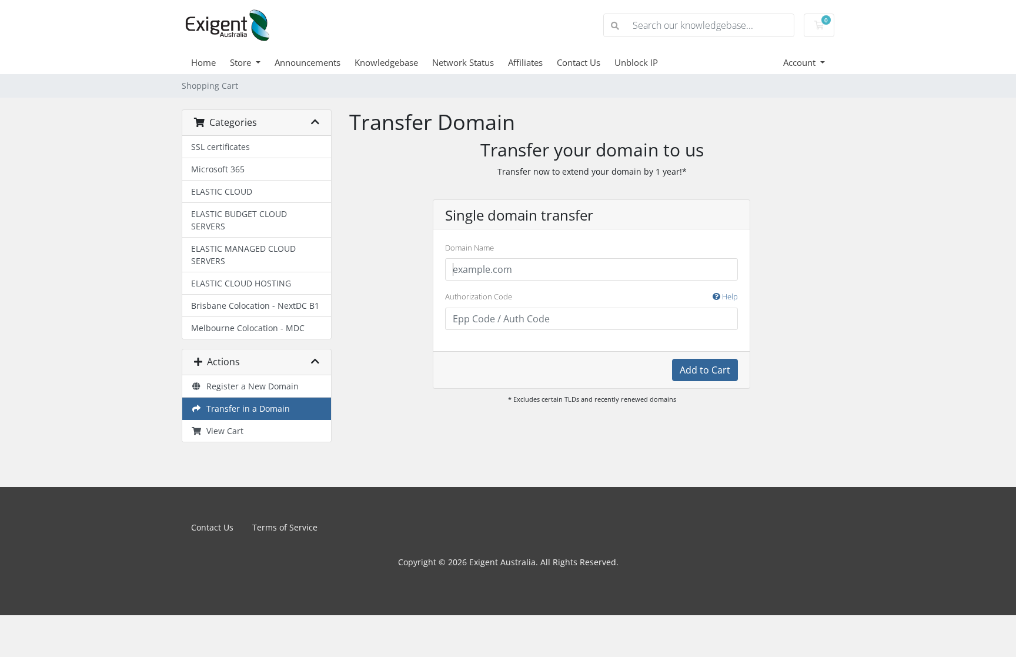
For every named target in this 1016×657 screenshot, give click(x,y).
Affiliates (525, 62)
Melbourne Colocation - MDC (248, 327)
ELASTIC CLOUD (221, 191)
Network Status (463, 62)
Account (800, 62)
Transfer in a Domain (246, 408)
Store (241, 62)
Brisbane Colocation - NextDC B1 (255, 305)
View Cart (222, 430)
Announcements (307, 62)
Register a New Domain (250, 386)
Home (203, 62)
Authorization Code (591, 296)
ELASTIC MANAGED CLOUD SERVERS (243, 254)
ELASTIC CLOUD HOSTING (241, 283)
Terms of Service (284, 527)
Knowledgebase (386, 62)
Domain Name (469, 247)
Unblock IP (636, 62)
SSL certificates (220, 146)
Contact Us (578, 62)
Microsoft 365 (218, 169)
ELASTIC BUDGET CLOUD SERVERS (239, 220)
